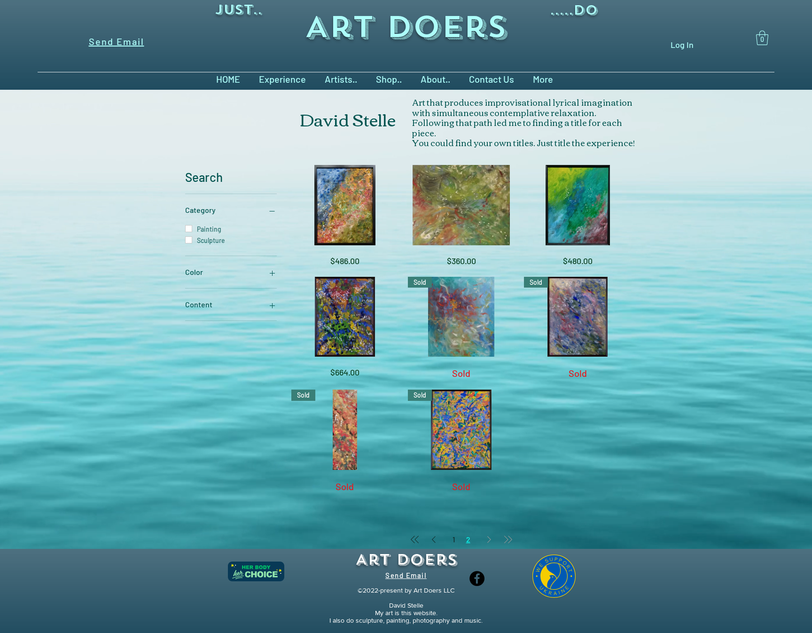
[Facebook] (476, 578)
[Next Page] (489, 539)
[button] (762, 38)
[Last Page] (508, 539)
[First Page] (415, 539)
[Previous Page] (433, 539)
